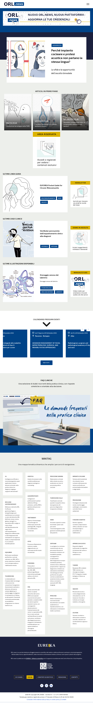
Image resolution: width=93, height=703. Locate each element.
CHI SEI (30, 677)
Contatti (63, 699)
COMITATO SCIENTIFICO (45, 677)
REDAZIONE (62, 677)
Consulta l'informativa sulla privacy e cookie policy (43, 699)
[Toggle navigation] (88, 4)
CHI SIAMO (18, 677)
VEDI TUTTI (46, 362)
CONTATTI (74, 677)
